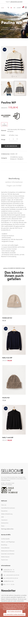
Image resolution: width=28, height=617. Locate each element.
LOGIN (19, 8)
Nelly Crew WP (7, 358)
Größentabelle (5, 539)
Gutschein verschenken (7, 554)
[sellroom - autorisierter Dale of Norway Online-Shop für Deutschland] (14, 471)
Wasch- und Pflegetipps (8, 542)
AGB (2, 517)
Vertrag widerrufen (7, 529)
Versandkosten (5, 548)
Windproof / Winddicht (16, 159)
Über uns (3, 505)
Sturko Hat (6, 398)
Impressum (4, 520)
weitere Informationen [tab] (14, 182)
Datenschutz (4, 523)
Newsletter (4, 511)
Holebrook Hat (7, 318)
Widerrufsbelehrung (6, 514)
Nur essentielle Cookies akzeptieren (14, 614)
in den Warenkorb (11, 146)
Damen (14, 28)
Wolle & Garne (5, 557)
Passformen (4, 560)
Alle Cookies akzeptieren (14, 611)
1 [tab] (12, 76)
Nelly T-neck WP (7, 437)
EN (14, 8)
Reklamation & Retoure (7, 551)
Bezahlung (4, 545)
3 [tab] (16, 76)
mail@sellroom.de (9, 581)
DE (11, 8)
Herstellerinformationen (8, 508)
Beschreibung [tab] (14, 178)
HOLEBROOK (6, 28)
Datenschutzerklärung (11, 607)
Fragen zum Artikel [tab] (14, 186)
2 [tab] (14, 76)
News (2, 526)
